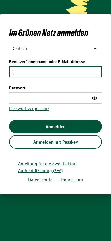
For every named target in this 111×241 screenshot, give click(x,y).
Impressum (72, 179)
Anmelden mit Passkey (55, 142)
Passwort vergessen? (29, 108)
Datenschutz (40, 179)
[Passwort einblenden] (94, 98)
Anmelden (56, 126)
